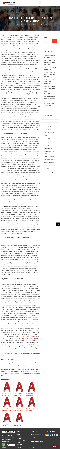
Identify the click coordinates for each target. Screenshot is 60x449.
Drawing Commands (49, 142)
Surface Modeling (48, 172)
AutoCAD (46, 135)
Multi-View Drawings (49, 159)
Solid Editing (47, 169)
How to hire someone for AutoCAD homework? (49, 81)
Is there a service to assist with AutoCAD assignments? (49, 74)
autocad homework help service (27, 338)
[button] (40, 2)
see (10, 249)
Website (31, 249)
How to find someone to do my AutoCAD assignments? (49, 103)
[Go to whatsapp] (3, 445)
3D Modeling (47, 129)
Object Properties (49, 162)
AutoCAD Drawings (49, 138)
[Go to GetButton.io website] (3, 447)
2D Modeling (47, 126)
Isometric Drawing (49, 156)
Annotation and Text (49, 132)
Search (46, 37)
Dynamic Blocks (48, 148)
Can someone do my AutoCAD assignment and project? (49, 62)
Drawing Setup (48, 145)
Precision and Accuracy (50, 165)
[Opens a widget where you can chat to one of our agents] (54, 446)
